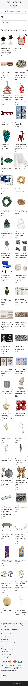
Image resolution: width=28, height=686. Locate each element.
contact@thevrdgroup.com (15, 1)
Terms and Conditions (7, 634)
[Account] (22, 11)
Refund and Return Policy (8, 642)
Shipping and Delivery (7, 649)
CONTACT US (18, 2)
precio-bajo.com (16, 683)
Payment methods (6, 654)
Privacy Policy (5, 636)
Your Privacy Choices (7, 657)
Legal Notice (4, 639)
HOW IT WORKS (10, 2)
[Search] (5, 11)
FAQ (2, 646)
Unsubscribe (4, 651)
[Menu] (2, 11)
